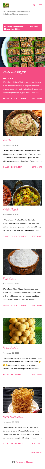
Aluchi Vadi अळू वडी (14, 72)
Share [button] (6, 98)
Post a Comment (19, 98)
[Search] (34, 4)
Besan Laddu (10, 348)
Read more (37, 98)
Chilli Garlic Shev (13, 417)
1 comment (16, 167)
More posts (36, 453)
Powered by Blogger (24, 462)
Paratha (7, 140)
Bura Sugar (9, 278)
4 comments (17, 444)
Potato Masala (10, 209)
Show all (35, 26)
